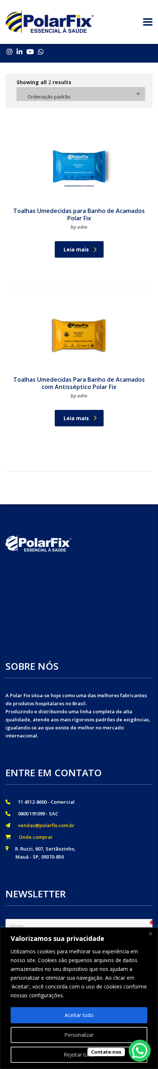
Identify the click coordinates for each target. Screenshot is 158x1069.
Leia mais (76, 249)
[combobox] (81, 94)
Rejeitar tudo (79, 1054)
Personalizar (79, 1034)
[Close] (150, 933)
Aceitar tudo (79, 1015)
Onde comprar (33, 837)
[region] (79, 998)
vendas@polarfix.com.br (44, 825)
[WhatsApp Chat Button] (140, 1051)
